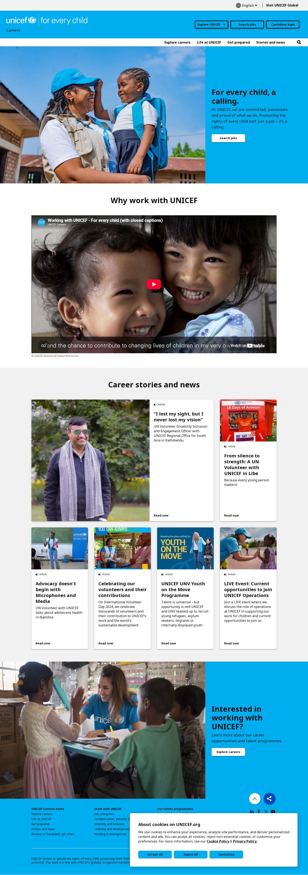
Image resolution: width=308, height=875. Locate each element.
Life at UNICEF (41, 819)
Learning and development (112, 829)
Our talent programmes (175, 809)
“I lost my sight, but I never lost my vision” (178, 416)
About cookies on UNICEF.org (169, 824)
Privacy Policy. (245, 841)
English (246, 5)
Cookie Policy (218, 841)
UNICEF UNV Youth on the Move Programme (183, 589)
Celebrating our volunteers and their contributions (122, 589)
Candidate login (283, 24)
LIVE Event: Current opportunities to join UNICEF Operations (248, 589)
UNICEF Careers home (47, 809)
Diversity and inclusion (109, 824)
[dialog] (214, 840)
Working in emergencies (110, 834)
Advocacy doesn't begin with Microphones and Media (56, 592)
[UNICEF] (46, 20)
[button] (270, 799)
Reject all (191, 854)
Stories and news (43, 829)
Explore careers (228, 752)
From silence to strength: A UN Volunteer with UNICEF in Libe (242, 464)
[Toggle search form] (299, 42)
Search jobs (247, 24)
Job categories (104, 814)
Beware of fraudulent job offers (53, 834)
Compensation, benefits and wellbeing (120, 819)
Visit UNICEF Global (282, 5)
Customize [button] (226, 854)
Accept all (155, 854)
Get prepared (40, 824)
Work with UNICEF (108, 809)
